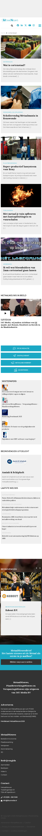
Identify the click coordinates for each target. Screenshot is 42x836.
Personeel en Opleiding (13, 112)
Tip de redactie (23, 348)
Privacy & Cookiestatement (13, 827)
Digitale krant (23, 355)
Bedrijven (4, 768)
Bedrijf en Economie (10, 523)
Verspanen (6, 514)
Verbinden (7, 264)
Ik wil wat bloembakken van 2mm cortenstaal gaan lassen (19, 269)
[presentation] (36, 568)
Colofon (27, 823)
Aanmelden (5, 765)
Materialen (7, 62)
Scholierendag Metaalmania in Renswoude (20, 117)
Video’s (3, 771)
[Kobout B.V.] (10, 596)
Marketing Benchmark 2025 (12, 417)
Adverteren (23, 370)
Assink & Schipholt (13, 472)
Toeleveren (8, 210)
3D (2, 752)
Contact (4, 775)
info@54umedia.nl (10, 800)
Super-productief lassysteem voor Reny (19, 168)
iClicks (3, 818)
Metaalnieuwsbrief (23, 363)
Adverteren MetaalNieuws (11, 823)
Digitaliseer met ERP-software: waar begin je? (18, 439)
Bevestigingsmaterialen (15, 607)
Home (3, 33)
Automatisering (8, 495)
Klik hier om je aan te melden (21, 662)
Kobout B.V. (11, 610)
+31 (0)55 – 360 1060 (10, 797)
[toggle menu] (39, 25)
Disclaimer (31, 827)
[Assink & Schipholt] (16, 470)
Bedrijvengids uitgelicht (15, 451)
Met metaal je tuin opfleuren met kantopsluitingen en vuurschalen (19, 216)
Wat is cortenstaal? (14, 65)
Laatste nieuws (9, 488)
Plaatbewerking (10, 163)
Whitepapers (9, 381)
